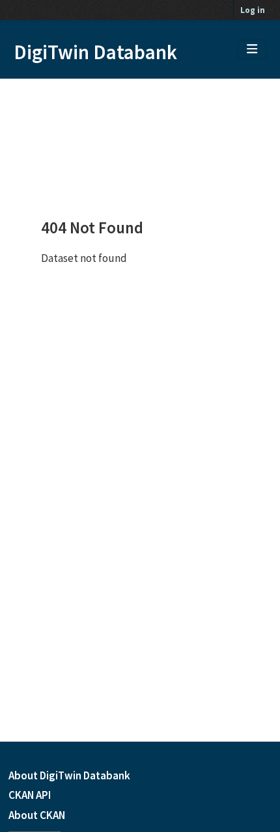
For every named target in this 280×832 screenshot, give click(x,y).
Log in (252, 10)
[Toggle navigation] (252, 49)
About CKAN (36, 815)
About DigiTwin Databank (69, 775)
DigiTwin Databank (95, 52)
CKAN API (29, 795)
